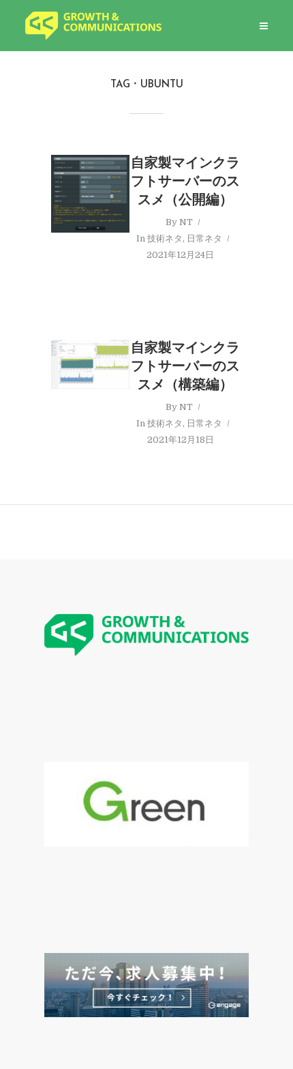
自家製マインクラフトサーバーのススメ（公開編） (185, 182)
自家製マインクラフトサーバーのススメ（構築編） (185, 367)
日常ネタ (204, 238)
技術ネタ (165, 238)
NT (186, 222)
